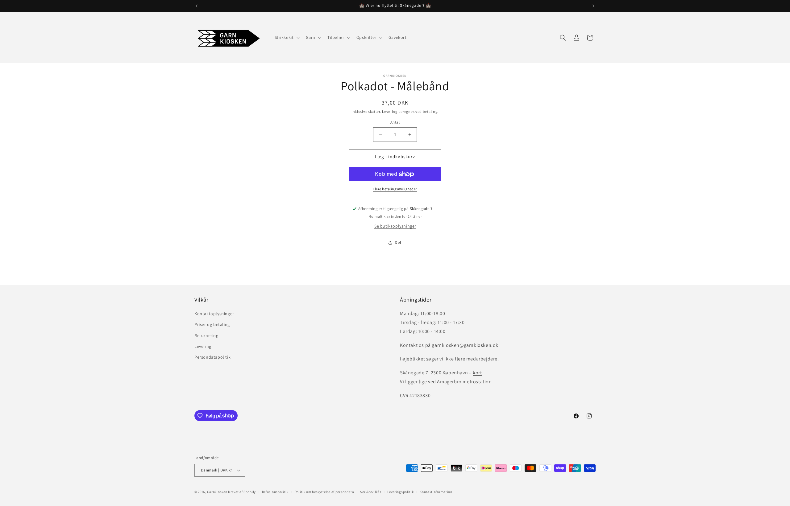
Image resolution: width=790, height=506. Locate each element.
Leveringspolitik (400, 492)
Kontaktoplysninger (214, 313)
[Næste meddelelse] (593, 6)
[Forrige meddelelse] (196, 6)
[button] (286, 37)
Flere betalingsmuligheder (395, 189)
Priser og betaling (212, 324)
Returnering (206, 335)
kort (477, 372)
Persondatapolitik (212, 357)
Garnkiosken (217, 492)
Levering (389, 111)
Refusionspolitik (275, 492)
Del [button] (398, 242)
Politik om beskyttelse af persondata (324, 492)
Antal (395, 122)
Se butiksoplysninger (395, 226)
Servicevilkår (370, 492)
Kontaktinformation (436, 492)
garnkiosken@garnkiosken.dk (465, 345)
